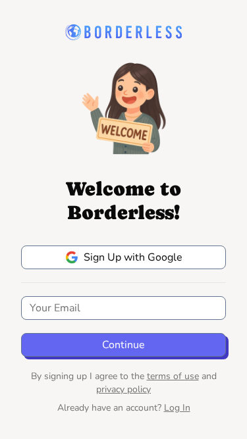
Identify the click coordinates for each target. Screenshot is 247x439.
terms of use (173, 376)
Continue (123, 345)
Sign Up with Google (133, 257)
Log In (177, 407)
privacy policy (123, 389)
